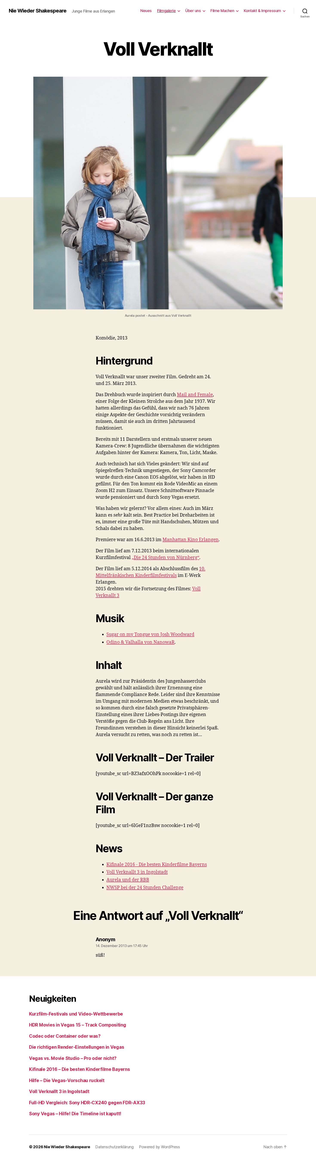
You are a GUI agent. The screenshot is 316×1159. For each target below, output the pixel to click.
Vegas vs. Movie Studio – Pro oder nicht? (73, 1058)
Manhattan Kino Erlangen (191, 540)
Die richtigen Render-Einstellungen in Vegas (76, 1047)
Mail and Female (195, 395)
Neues (146, 10)
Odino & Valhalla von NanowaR (140, 642)
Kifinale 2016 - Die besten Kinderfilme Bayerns (156, 865)
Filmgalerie (166, 10)
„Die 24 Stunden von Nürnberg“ (165, 558)
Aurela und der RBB (127, 880)
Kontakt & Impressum (262, 10)
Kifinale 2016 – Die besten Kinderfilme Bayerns (79, 1069)
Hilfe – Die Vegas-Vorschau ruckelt (66, 1080)
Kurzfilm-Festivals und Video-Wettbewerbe (76, 1014)
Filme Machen (222, 10)
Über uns (193, 10)
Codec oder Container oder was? (65, 1036)
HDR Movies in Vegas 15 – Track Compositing (77, 1025)
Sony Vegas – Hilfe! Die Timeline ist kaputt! (75, 1113)
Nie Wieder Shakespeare (37, 10)
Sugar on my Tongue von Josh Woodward (150, 634)
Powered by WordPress (159, 1147)
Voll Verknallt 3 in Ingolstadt (137, 872)
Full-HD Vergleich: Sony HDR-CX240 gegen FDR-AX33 (87, 1102)
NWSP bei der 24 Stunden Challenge (144, 888)
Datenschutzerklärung (114, 1147)
